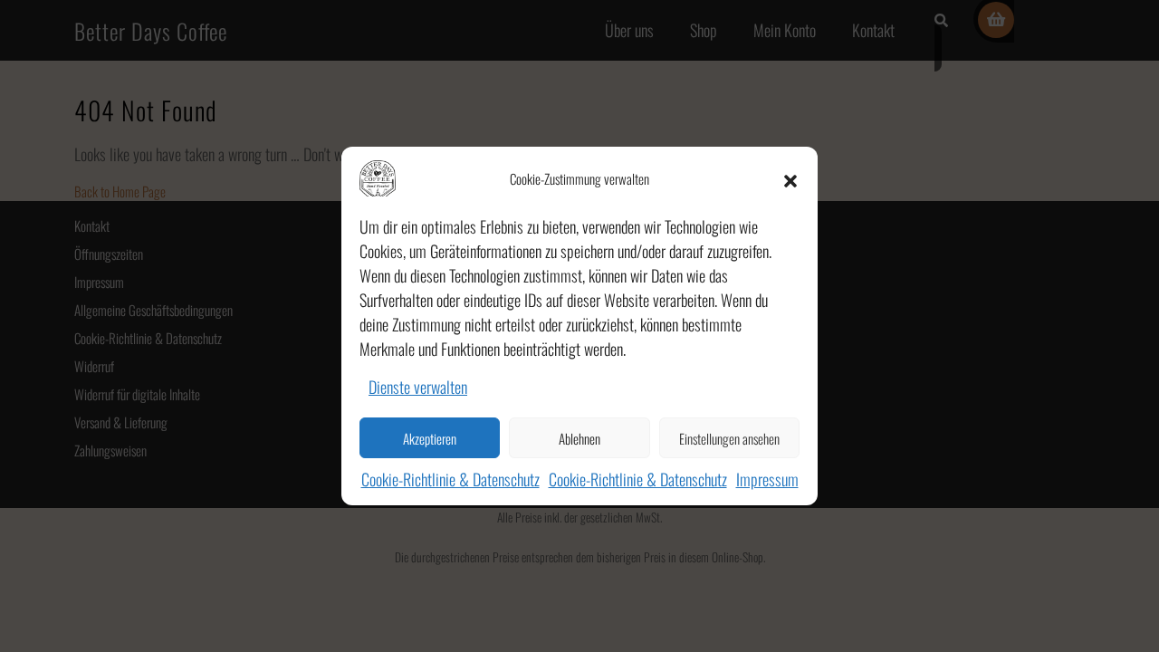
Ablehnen (579, 438)
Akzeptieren (429, 438)
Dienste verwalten (418, 386)
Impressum (767, 479)
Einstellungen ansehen (729, 438)
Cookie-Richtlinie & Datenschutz (450, 479)
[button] (790, 178)
